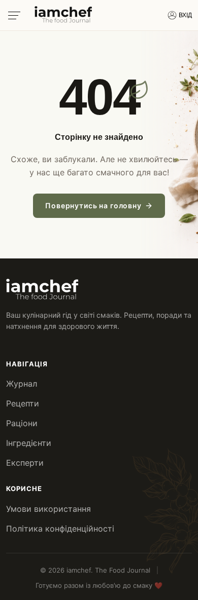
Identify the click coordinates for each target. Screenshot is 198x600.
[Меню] (14, 15)
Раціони (22, 423)
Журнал (21, 384)
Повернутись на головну (93, 205)
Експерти (25, 463)
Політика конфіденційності (60, 528)
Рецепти (22, 403)
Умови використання (48, 509)
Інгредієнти (28, 443)
